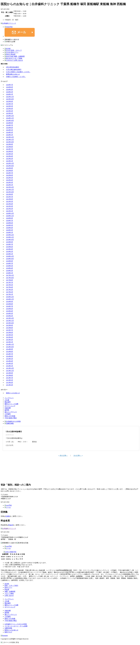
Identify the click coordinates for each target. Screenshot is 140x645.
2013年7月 (9, 378)
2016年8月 (9, 304)
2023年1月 (9, 161)
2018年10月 (10, 258)
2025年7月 (9, 104)
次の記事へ (78, 455)
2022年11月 (10, 163)
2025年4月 (9, 108)
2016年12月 (10, 297)
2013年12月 (10, 368)
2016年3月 (9, 313)
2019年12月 (10, 235)
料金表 (10, 525)
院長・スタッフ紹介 (11, 585)
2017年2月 (9, 292)
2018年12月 (10, 256)
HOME (7, 583)
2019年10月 (10, 239)
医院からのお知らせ (13, 393)
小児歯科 (8, 414)
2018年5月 (9, 266)
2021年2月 (9, 208)
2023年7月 (9, 149)
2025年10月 (10, 99)
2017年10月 (10, 278)
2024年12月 (10, 116)
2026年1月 (9, 94)
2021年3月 (9, 206)
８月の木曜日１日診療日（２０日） (18, 72)
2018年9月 (9, 261)
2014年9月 (9, 349)
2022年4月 (9, 180)
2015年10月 (10, 323)
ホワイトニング (10, 406)
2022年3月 (9, 182)
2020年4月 (9, 227)
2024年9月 (9, 123)
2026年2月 (9, 92)
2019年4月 (9, 249)
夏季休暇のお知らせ (13, 74)
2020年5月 (9, 225)
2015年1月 (9, 342)
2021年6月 (9, 199)
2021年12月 (10, 187)
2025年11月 (10, 96)
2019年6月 (9, 247)
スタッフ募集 (9, 593)
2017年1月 (9, 294)
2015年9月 (9, 325)
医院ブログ (8, 632)
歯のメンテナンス (11, 412)
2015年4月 (9, 337)
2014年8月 (9, 351)
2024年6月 (9, 127)
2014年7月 (9, 354)
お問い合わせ (9, 595)
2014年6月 (9, 356)
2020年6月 (9, 223)
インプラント (9, 398)
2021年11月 (10, 189)
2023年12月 (10, 137)
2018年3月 (9, 270)
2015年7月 (9, 330)
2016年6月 (9, 308)
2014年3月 (9, 363)
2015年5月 (9, 335)
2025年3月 (9, 111)
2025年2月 (9, 113)
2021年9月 (9, 194)
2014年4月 (9, 361)
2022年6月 (9, 175)
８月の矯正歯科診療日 (13, 69)
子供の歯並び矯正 (11, 418)
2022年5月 (9, 177)
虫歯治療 (8, 408)
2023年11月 (10, 139)
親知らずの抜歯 (10, 416)
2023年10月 (10, 142)
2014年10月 (10, 347)
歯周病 (7, 410)
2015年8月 (9, 328)
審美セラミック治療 (11, 404)
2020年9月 (9, 218)
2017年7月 (9, 282)
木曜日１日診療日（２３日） (16, 76)
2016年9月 (9, 301)
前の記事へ (64, 455)
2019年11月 (10, 237)
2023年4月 (9, 156)
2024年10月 (10, 120)
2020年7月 (9, 220)
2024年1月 (9, 135)
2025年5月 (9, 106)
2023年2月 (9, 158)
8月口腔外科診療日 (12, 67)
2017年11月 (10, 275)
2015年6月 (9, 332)
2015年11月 (10, 320)
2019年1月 (9, 254)
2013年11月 (10, 370)
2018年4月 (9, 268)
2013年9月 (9, 373)
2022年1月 (9, 185)
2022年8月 (9, 170)
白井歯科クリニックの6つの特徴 (16, 624)
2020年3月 (9, 230)
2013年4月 (9, 382)
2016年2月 (9, 316)
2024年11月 (10, 118)
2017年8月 (9, 280)
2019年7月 (9, 244)
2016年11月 (10, 299)
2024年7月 (9, 125)
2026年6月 (9, 87)
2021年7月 (9, 197)
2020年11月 (10, 216)
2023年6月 (9, 151)
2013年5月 (9, 380)
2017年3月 (9, 289)
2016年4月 (9, 311)
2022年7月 (9, 173)
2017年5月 (9, 285)
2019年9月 (9, 242)
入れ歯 (7, 400)
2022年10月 (10, 166)
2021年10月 (10, 192)
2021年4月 (9, 204)
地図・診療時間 (10, 591)
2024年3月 (9, 132)
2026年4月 (9, 89)
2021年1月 (9, 211)
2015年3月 (9, 339)
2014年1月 (9, 366)
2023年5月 (9, 154)
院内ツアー (8, 587)
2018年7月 (9, 263)
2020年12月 (10, 213)
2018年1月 (9, 273)
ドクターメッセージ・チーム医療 (16, 626)
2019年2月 (9, 251)
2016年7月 (9, 306)
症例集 (7, 516)
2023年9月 (9, 144)
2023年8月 (9, 147)
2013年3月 (9, 385)
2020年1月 (9, 232)
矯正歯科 (8, 402)
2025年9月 (9, 101)
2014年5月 (9, 359)
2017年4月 (9, 287)
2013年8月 (9, 375)
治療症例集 (8, 628)
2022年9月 (9, 168)
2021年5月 (9, 201)
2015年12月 (10, 318)
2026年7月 (9, 85)
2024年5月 (9, 130)
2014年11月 (10, 344)
